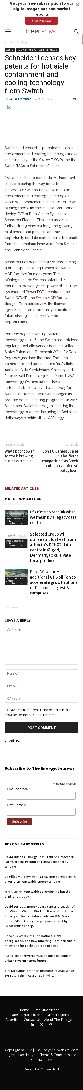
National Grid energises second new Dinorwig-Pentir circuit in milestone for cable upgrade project (40, 941)
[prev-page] (7, 605)
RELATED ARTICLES (22, 489)
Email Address (18, 789)
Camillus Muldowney (20, 877)
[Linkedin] (32, 1024)
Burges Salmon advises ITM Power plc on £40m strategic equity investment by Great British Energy (38, 921)
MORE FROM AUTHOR (23, 499)
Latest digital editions (26, 1015)
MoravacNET (50, 1069)
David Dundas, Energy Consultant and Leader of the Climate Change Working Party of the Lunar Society (40, 911)
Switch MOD (46, 298)
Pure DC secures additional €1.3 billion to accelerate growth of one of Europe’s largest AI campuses (54, 582)
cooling (22, 42)
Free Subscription (46, 1010)
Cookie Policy (41, 1059)
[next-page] (15, 605)
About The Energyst (59, 1020)
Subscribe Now (41, 21)
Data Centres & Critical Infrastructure (37, 49)
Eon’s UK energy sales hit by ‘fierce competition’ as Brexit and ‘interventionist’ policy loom (60, 461)
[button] (41, 12)
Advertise (12, 1020)
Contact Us (32, 1020)
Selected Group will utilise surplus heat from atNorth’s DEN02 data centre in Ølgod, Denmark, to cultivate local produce (53, 547)
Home (9, 42)
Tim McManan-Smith (20, 971)
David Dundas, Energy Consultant (29, 857)
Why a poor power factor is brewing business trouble (19, 456)
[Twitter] (41, 1024)
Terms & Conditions (54, 1055)
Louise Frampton (20, 98)
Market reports (58, 1015)
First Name (16, 805)
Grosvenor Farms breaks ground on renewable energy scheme (39, 862)
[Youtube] (50, 1024)
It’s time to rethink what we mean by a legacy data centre (53, 517)
